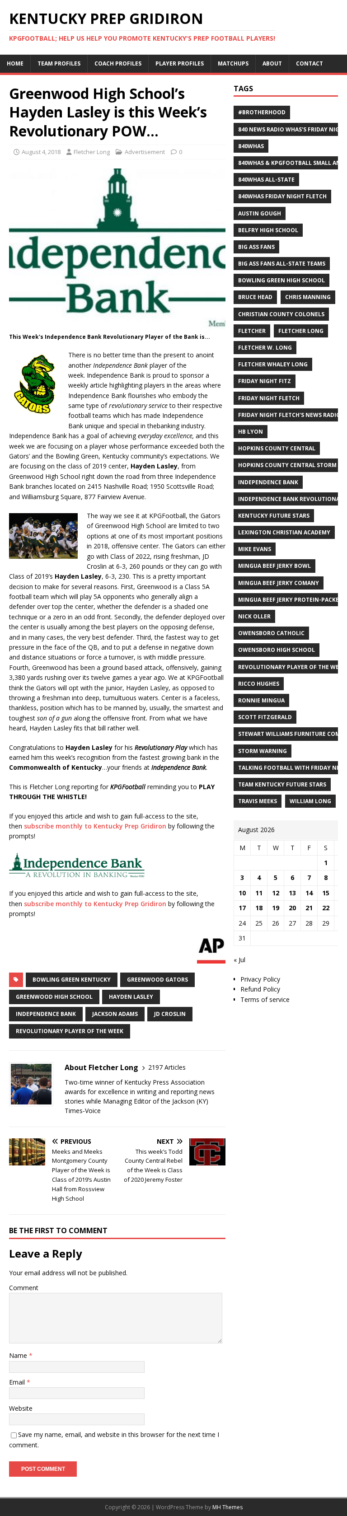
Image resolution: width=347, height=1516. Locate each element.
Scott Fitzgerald (265, 717)
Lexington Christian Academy (284, 532)
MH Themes (227, 1507)
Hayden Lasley (131, 997)
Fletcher (252, 331)
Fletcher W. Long (265, 347)
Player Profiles (179, 63)
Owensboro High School (276, 650)
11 (259, 893)
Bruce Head (255, 297)
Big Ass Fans (256, 247)
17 (242, 907)
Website (21, 1408)
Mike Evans (254, 549)
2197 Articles (167, 1067)
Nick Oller (254, 616)
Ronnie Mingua (261, 700)
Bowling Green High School (281, 280)
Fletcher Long (92, 152)
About (272, 63)
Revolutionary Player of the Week (69, 1031)
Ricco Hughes (258, 684)
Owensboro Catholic (271, 633)
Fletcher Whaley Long (273, 364)
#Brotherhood (262, 112)
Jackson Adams (115, 1014)
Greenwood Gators (157, 979)
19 (275, 907)
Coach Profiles (117, 63)
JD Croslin (170, 1014)
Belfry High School (268, 230)
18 (259, 907)
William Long (310, 801)
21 (309, 907)
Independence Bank (46, 1014)
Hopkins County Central (276, 448)
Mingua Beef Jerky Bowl (274, 566)
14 (309, 893)
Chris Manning (308, 297)
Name (19, 1355)
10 (242, 893)
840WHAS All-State (266, 179)
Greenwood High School (54, 997)
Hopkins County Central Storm (287, 465)
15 (325, 893)
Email (18, 1382)
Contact (309, 63)
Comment (23, 1287)
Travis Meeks (257, 801)
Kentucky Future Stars (273, 515)
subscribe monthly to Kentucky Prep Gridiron (95, 826)
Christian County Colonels (281, 314)
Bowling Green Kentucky (72, 979)
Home (15, 63)
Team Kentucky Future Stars (282, 784)
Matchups (233, 63)
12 (275, 893)
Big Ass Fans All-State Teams (281, 263)
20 (292, 907)
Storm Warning (262, 751)
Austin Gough (259, 213)
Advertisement (145, 152)
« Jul (239, 959)
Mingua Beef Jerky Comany (278, 583)
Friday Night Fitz (264, 381)
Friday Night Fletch (269, 398)
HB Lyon (250, 431)
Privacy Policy (260, 979)
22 (325, 907)
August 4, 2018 (41, 152)
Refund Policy (260, 989)
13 (292, 893)
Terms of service (265, 999)
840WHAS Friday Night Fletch (282, 196)
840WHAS (251, 146)
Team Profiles (59, 63)
